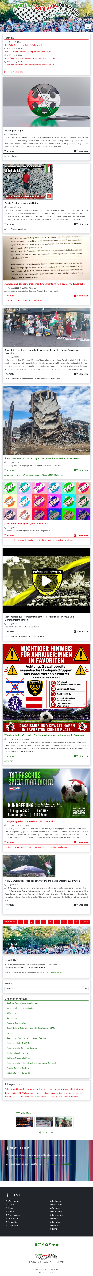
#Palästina (26, 300)
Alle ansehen (48, 1132)
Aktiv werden (14, 1215)
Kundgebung (26, 847)
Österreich (8, 1096)
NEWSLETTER (15, 948)
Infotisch (51, 1096)
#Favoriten (23, 636)
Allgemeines (16, 475)
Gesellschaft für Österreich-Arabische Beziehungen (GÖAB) (31, 1028)
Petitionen (57, 1211)
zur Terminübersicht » (15, 72)
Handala (10, 1033)
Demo (17, 847)
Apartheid (34, 1096)
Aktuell (7, 156)
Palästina (9, 1089)
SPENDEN (13, 943)
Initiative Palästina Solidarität (18, 1073)
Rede (14, 540)
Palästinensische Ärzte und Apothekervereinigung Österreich (31, 1063)
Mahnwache (77, 1093)
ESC (14, 1096)
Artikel (11, 1204)
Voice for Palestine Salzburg (18, 1068)
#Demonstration (26, 379)
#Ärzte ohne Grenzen (31, 475)
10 (50, 922)
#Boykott (15, 379)
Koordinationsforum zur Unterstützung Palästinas (27, 1038)
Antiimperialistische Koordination (20, 1008)
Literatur (56, 1222)
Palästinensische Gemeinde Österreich (22, 1048)
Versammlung (51, 847)
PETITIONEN (15, 935)
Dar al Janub (12, 1018)
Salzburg (59, 1096)
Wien (76, 1096)
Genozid (69, 1089)
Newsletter (13, 1222)
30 (64, 922)
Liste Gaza (45, 1093)
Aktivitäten (8, 300)
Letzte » (85, 922)
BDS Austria (11, 1013)
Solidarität (16, 1093)
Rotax (53, 1093)
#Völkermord (56, 379)
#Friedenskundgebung (26, 540)
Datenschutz (13, 1225)
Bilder (10, 1208)
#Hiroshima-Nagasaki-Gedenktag (50, 540)
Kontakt (55, 1225)
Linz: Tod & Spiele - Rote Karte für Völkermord (23, 45)
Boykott (59, 1093)
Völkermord (42, 1089)
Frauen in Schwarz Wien (16, 1023)
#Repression (36, 300)
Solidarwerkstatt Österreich (18, 1053)
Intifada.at (56, 1201)
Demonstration (56, 1089)
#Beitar (14, 636)
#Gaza (37, 379)
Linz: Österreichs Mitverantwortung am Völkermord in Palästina (30, 51)
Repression (29, 1089)
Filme (54, 1229)
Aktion (7, 229)
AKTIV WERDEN (17, 939)
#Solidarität (70, 540)
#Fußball (32, 636)
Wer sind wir (13, 1201)
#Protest (41, 636)
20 (57, 922)
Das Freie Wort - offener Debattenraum (22, 1003)
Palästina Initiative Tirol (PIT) (18, 1043)
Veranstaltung (38, 847)
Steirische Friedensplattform (18, 1058)
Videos (11, 1211)
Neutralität (68, 1093)
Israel (37, 1093)
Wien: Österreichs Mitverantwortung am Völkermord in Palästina (30, 58)
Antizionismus (68, 1096)
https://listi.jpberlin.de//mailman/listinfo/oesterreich (25, 967)
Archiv (55, 1218)
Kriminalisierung (23, 1096)
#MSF (50, 475)
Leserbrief (22, 229)
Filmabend (16, 156)
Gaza (19, 1089)
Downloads (13, 1218)
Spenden (56, 1208)
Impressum (57, 1215)
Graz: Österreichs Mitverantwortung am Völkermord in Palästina (30, 65)
